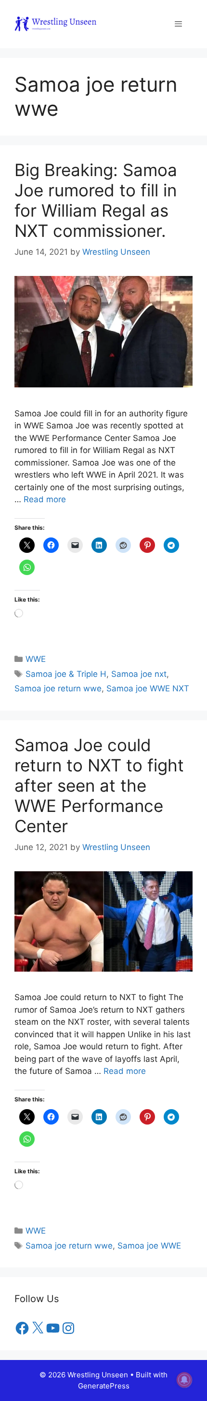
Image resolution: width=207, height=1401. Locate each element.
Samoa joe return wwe (58, 688)
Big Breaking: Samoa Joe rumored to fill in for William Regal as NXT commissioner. (95, 200)
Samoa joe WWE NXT (147, 688)
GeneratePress (103, 1385)
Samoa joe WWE (149, 1245)
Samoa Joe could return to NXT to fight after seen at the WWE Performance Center (99, 785)
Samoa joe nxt (139, 674)
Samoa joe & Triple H (66, 674)
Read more (45, 499)
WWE (36, 659)
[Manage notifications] (184, 1379)
